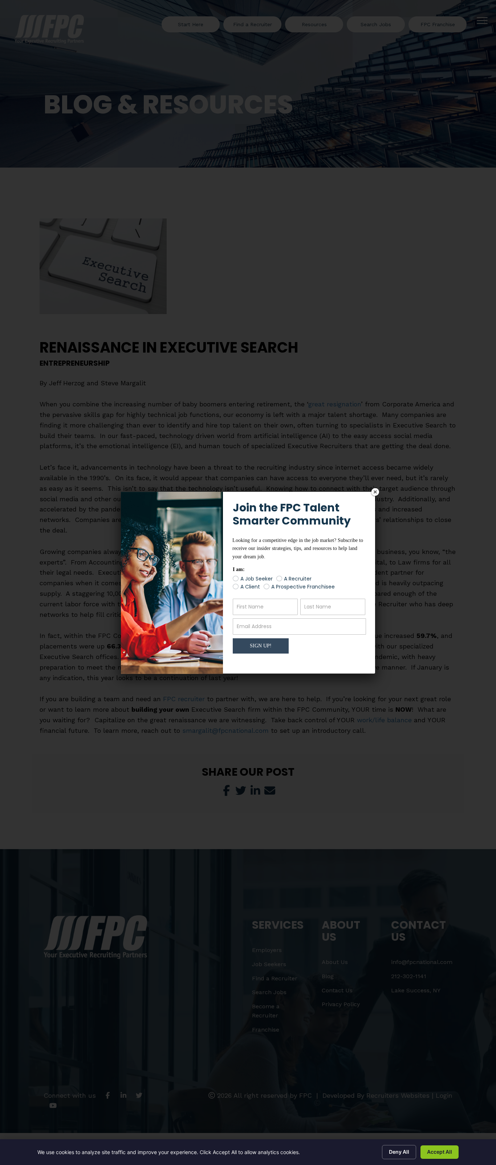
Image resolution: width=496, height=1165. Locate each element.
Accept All (439, 1152)
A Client (250, 587)
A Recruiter (298, 579)
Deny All (399, 1152)
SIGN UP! (261, 645)
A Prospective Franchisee (303, 587)
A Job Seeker (256, 579)
